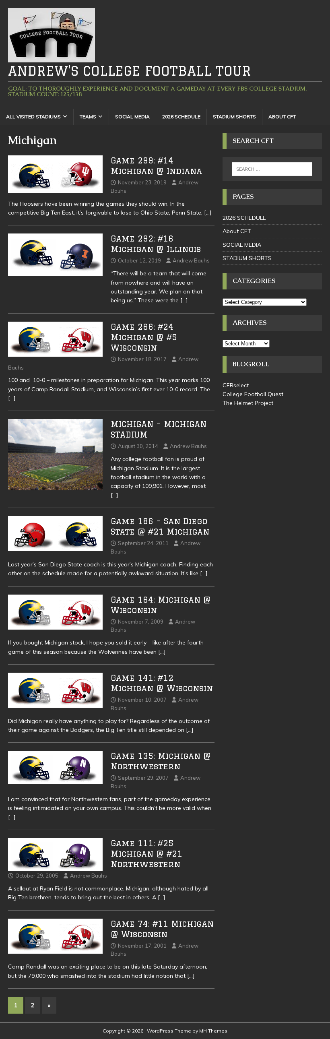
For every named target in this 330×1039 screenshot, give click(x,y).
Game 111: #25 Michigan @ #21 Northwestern (146, 854)
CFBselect (236, 385)
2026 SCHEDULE (181, 117)
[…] (208, 212)
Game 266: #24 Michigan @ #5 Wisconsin (144, 337)
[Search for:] (272, 169)
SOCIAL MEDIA (132, 117)
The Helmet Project (248, 403)
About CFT (282, 117)
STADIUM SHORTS (234, 117)
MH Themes (213, 1031)
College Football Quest (253, 394)
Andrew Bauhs (191, 260)
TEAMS (88, 117)
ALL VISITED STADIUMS (33, 117)
